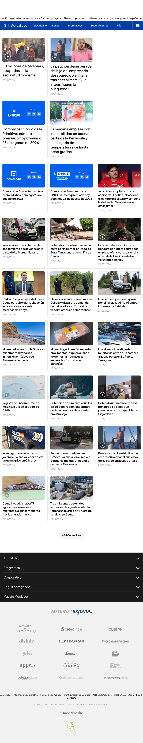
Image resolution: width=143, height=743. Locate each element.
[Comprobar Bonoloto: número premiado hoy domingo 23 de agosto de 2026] (23, 175)
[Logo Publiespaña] (71, 678)
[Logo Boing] (27, 653)
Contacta (71, 698)
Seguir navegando (16, 587)
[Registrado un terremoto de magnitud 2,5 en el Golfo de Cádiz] (23, 387)
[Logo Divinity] (27, 641)
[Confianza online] (71, 730)
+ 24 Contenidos (71, 535)
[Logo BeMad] (115, 653)
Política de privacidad (51, 695)
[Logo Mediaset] (71, 613)
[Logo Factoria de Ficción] (115, 641)
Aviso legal (5, 695)
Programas (11, 568)
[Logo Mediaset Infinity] (27, 629)
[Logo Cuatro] (116, 629)
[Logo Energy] (71, 653)
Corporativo (12, 577)
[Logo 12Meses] (116, 665)
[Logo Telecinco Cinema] (71, 666)
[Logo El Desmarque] (71, 641)
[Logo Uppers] (27, 665)
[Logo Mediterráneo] (115, 677)
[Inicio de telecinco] (4, 25)
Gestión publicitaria (124, 695)
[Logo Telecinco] (71, 629)
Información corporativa (25, 695)
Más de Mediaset (15, 596)
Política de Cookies (102, 695)
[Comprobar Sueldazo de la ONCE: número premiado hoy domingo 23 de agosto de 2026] (71, 176)
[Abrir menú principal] (138, 25)
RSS (138, 695)
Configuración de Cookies (77, 695)
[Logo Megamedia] (73, 713)
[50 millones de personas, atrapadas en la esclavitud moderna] (23, 50)
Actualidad (19, 25)
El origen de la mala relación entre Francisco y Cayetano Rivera (37, 18)
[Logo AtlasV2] (27, 678)
